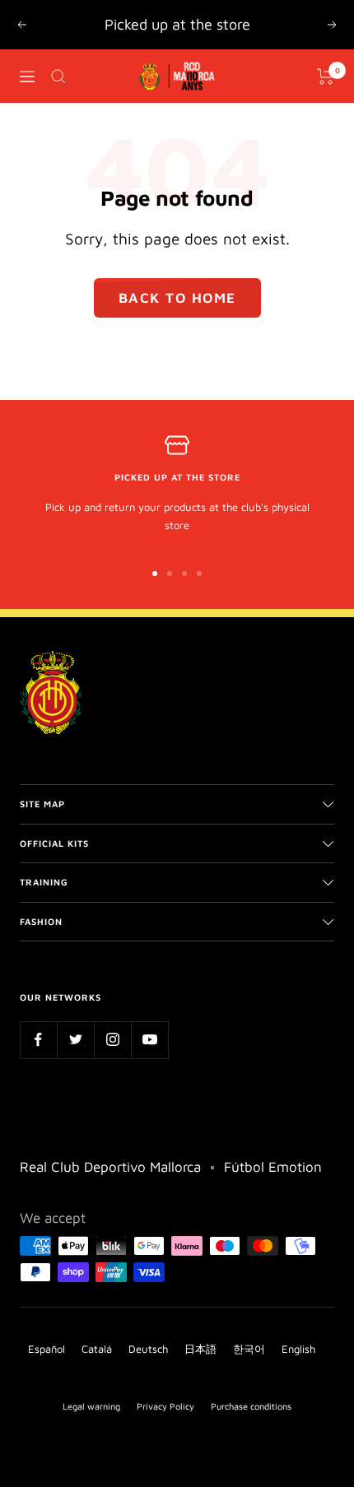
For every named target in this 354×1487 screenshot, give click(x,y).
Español (46, 1348)
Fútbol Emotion (273, 1167)
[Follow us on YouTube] (149, 1039)
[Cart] (325, 76)
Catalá (97, 1348)
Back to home (177, 298)
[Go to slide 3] (184, 573)
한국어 (249, 1348)
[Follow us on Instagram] (112, 1039)
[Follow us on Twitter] (75, 1039)
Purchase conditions (251, 1406)
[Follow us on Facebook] (38, 1039)
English (298, 1348)
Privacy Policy (165, 1406)
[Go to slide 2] (169, 573)
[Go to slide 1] (154, 573)
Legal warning (91, 1406)
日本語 (200, 1348)
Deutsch (148, 1348)
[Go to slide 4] (199, 573)
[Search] (58, 76)
